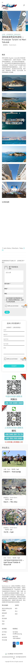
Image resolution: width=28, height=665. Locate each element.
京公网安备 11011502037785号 (15, 654)
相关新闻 (4, 637)
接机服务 (4, 613)
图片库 (4, 634)
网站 (5, 293)
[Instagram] (14, 646)
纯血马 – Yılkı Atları (10, 502)
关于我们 (4, 632)
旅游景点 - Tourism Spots (9, 45)
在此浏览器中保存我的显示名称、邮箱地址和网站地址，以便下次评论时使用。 (14, 300)
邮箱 (6, 289)
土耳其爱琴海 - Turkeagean (13, 34)
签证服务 (4, 618)
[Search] (24, 5)
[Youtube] (21, 643)
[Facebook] (14, 643)
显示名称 (7, 284)
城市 (16, 608)
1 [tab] (8, 29)
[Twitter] (17, 643)
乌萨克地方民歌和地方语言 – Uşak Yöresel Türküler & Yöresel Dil (14, 562)
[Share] (24, 14)
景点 (16, 611)
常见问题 (4, 640)
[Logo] (9, 6)
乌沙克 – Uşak (9, 532)
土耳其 (3, 34)
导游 (3, 621)
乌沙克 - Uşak (15, 469)
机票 (3, 616)
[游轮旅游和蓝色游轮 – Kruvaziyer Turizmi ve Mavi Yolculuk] (14, 21)
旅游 (3, 624)
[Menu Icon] (2, 2)
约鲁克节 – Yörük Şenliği (12, 472)
